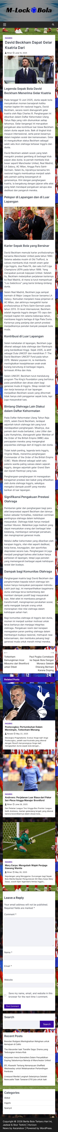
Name (8, 952)
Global (7, 1098)
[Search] (53, 24)
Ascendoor (18, 1128)
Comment (10, 914)
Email (8, 966)
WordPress (46, 1128)
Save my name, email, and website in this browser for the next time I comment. (30, 995)
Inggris (8, 38)
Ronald (10, 734)
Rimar (9, 53)
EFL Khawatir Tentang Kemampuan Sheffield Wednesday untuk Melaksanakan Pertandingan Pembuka (26, 1068)
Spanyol (8, 1108)
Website (8, 979)
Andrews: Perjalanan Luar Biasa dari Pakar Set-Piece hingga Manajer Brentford (28, 799)
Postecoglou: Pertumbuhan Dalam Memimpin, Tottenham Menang (24, 728)
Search (47, 1024)
